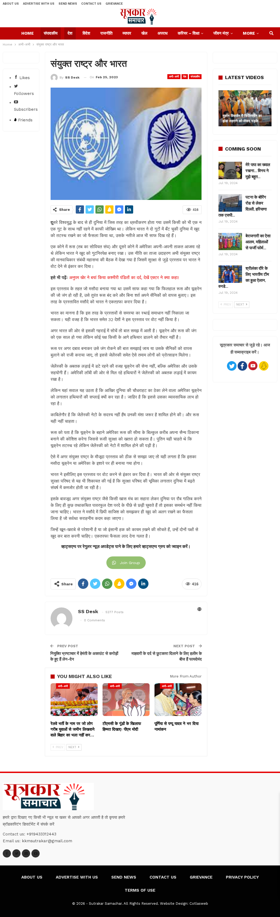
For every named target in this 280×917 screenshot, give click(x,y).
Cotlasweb (198, 903)
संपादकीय (50, 33)
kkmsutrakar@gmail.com (47, 840)
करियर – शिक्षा (188, 33)
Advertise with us (38, 3)
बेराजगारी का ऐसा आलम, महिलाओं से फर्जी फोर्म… (258, 242)
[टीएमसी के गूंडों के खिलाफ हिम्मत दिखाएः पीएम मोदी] (126, 699)
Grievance (114, 3)
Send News (68, 3)
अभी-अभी (174, 76)
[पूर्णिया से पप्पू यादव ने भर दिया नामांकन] (178, 699)
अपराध (163, 33)
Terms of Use (140, 890)
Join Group (130, 563)
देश (70, 33)
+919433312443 (41, 834)
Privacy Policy (242, 877)
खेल (144, 33)
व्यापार (126, 33)
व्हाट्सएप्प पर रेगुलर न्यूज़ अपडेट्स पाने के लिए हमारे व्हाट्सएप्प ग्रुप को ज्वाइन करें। (126, 547)
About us (11, 3)
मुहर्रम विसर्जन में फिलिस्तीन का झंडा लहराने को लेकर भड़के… (242, 118)
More (249, 33)
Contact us (91, 3)
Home (27, 33)
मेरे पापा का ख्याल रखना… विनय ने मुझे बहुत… (258, 170)
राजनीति (106, 33)
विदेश (86, 33)
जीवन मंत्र (221, 33)
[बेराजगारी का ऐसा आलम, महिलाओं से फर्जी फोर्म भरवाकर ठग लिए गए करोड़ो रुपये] (230, 241)
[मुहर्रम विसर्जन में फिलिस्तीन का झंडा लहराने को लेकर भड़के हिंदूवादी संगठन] (245, 108)
